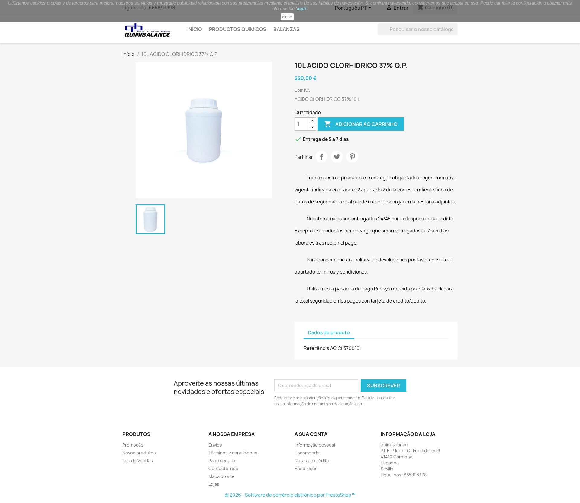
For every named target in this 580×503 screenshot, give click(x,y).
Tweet (337, 157)
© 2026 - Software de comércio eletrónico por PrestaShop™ (290, 495)
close (287, 16)
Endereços (306, 468)
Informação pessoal (315, 445)
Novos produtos (139, 453)
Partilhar (321, 157)
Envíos (215, 445)
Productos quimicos (237, 29)
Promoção (132, 445)
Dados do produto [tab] (329, 332)
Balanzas (286, 29)
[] (455, 33)
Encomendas (308, 453)
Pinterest (352, 157)
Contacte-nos (223, 468)
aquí (301, 8)
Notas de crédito (312, 460)
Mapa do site (221, 476)
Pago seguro (221, 460)
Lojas (213, 484)
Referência (316, 348)
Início (194, 29)
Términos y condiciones (232, 453)
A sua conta (311, 434)
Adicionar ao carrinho (361, 123)
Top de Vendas (137, 460)
